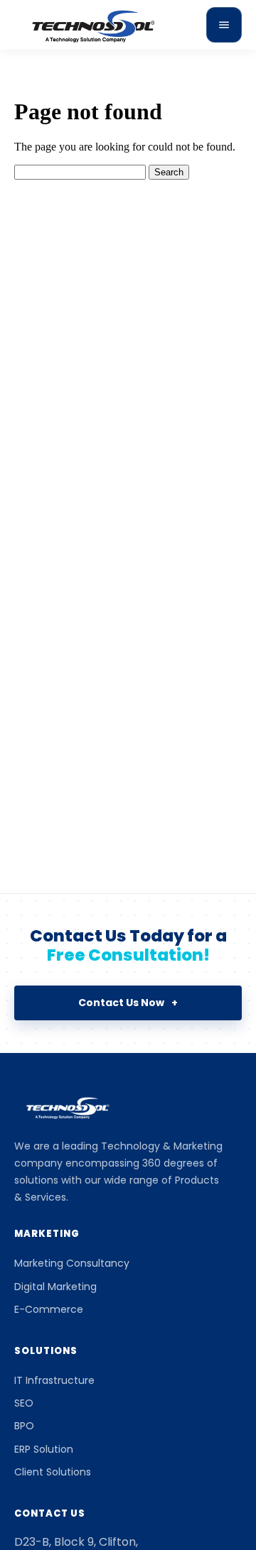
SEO (23, 1403)
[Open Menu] (224, 25)
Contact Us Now (128, 1002)
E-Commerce (48, 1309)
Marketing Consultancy (71, 1263)
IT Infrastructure (54, 1380)
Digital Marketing (55, 1286)
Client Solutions (52, 1472)
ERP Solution (43, 1449)
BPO (24, 1426)
